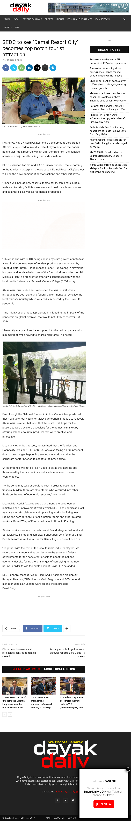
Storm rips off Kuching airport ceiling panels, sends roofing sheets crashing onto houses (106, 72)
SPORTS (49, 19)
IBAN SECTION (102, 19)
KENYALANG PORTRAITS (79, 19)
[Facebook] (5, 67)
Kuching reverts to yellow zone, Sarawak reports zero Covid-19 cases (67, 653)
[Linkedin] (29, 67)
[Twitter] (13, 67)
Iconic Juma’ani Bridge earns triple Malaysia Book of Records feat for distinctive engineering (108, 168)
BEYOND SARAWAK (32, 19)
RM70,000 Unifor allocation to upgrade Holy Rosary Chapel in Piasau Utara (106, 156)
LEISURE (60, 19)
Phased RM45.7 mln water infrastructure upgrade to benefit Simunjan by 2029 (108, 118)
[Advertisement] (44, 604)
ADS (17, 27)
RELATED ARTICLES (26, 669)
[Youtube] (73, 800)
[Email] (37, 67)
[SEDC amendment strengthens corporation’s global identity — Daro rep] (43, 686)
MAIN (7, 19)
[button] (124, 19)
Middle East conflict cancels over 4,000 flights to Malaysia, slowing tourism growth (108, 84)
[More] (66, 628)
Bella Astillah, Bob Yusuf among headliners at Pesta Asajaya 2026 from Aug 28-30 (108, 131)
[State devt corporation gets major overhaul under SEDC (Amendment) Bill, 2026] (72, 686)
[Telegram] (52, 67)
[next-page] (10, 714)
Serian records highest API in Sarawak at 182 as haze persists (108, 61)
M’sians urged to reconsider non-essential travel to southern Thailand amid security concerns (108, 97)
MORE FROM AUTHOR (59, 669)
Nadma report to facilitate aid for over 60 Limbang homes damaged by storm (108, 143)
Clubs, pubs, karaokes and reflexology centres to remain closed (19, 653)
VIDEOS (8, 27)
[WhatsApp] (21, 67)
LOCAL (16, 19)
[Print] (45, 67)
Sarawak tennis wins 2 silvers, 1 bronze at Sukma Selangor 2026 (107, 108)
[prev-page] (4, 714)
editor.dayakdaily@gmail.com (72, 791)
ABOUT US (59, 817)
